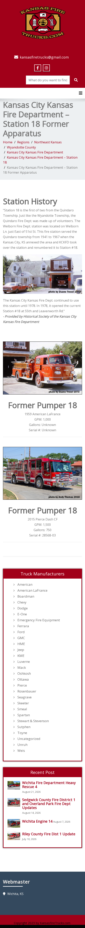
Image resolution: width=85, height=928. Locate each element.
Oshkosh (24, 673)
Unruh (22, 745)
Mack (21, 668)
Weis (21, 751)
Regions (23, 142)
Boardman (25, 596)
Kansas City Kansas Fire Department (35, 152)
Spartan (23, 715)
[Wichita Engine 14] (15, 823)
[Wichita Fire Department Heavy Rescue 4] (15, 785)
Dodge (22, 608)
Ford (21, 632)
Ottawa (23, 679)
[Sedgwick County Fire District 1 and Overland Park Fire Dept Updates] (15, 802)
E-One (22, 614)
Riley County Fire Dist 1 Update (48, 834)
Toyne (22, 733)
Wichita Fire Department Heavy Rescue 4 (49, 784)
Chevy (21, 602)
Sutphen (23, 727)
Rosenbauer (26, 691)
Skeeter (23, 703)
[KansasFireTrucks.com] (42, 22)
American (24, 585)
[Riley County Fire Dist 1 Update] (15, 836)
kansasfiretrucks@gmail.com (44, 57)
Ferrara (23, 626)
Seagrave (24, 697)
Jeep (20, 650)
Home (7, 142)
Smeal (22, 709)
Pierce (22, 685)
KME (21, 656)
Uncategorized (28, 739)
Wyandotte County (21, 147)
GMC (21, 638)
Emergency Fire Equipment (38, 620)
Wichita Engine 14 (37, 821)
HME (21, 644)
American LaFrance (32, 590)
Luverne (23, 662)
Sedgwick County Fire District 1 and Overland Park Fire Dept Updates (48, 803)
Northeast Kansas (48, 142)
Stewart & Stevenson (33, 721)
